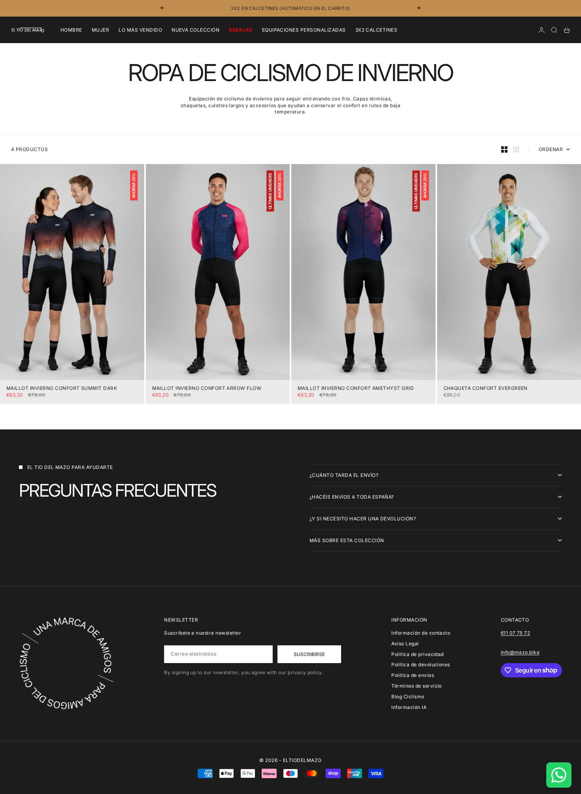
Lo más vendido (140, 30)
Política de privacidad (417, 654)
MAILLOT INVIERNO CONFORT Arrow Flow (207, 388)
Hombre (71, 30)
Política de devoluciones (420, 664)
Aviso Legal (405, 644)
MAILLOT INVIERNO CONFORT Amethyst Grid (356, 388)
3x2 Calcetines (376, 30)
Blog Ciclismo (407, 696)
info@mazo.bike (520, 652)
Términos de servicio (416, 686)
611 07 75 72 (515, 633)
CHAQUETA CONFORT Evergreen (485, 388)
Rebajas (240, 30)
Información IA (408, 707)
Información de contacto (420, 633)
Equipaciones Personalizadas (304, 30)
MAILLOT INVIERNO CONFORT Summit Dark (61, 388)
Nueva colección (195, 30)
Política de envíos (412, 675)
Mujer (100, 30)
